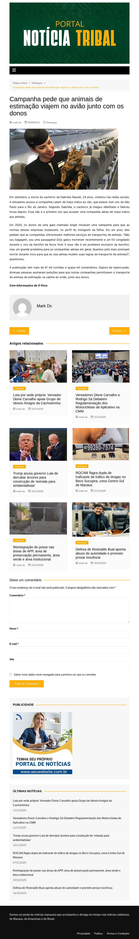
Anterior (21, 330)
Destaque (51, 122)
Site (11, 659)
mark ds (17, 122)
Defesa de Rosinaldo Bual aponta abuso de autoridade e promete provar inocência (101, 553)
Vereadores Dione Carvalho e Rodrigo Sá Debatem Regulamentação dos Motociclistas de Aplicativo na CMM (98, 403)
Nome (13, 628)
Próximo (117, 330)
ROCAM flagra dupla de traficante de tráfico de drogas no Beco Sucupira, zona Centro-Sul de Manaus (69, 855)
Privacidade (83, 933)
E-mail (14, 643)
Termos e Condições (118, 933)
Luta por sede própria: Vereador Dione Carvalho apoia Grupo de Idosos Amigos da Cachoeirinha (37, 399)
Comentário (17, 595)
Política (98, 933)
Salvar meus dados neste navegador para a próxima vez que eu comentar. (55, 674)
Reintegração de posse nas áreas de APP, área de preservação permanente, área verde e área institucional (67, 872)
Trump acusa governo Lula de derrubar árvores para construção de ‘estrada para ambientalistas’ (61, 837)
